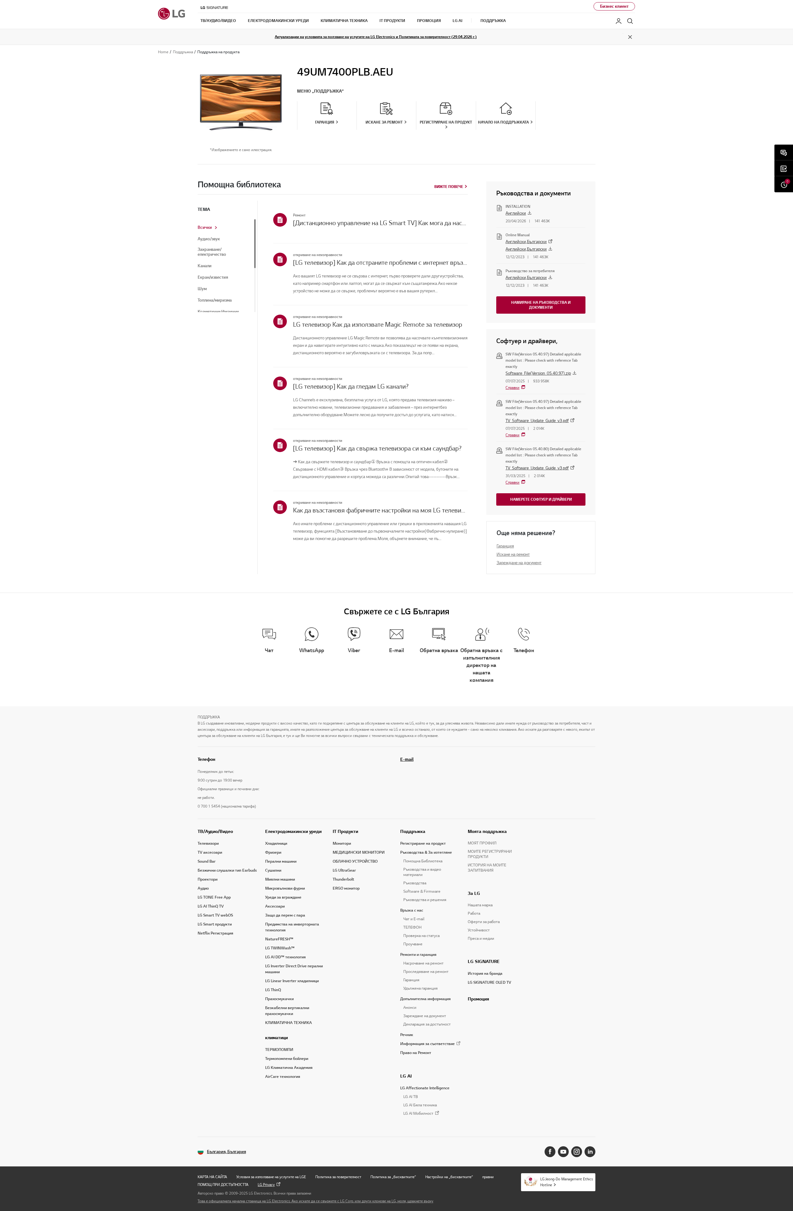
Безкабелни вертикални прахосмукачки (287, 1011)
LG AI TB (410, 1097)
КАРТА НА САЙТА (212, 1176)
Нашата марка (480, 905)
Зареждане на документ (519, 563)
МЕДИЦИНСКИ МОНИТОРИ (359, 852)
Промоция (478, 999)
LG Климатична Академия (289, 1067)
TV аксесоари (210, 852)
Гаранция (505, 546)
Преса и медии (481, 938)
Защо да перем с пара (285, 915)
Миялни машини (280, 879)
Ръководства (414, 883)
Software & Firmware (421, 891)
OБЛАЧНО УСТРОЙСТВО (355, 861)
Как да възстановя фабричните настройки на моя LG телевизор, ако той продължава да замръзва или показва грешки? (380, 510)
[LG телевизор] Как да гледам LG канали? (351, 386)
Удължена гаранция (420, 988)
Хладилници (276, 843)
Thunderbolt (343, 879)
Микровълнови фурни (285, 888)
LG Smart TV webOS (215, 915)
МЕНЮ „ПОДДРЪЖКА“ (320, 91)
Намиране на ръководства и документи (541, 305)
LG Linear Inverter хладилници (292, 981)
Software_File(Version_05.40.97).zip (538, 373)
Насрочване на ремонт (423, 963)
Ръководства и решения (424, 900)
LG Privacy (266, 1184)
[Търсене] (630, 21)
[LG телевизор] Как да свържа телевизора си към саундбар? (377, 448)
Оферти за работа (484, 922)
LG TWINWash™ (280, 948)
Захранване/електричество (212, 252)
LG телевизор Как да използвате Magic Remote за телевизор (377, 324)
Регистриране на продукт (423, 843)
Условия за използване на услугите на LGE (271, 1176)
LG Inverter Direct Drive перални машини (294, 969)
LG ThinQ (273, 990)
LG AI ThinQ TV (211, 906)
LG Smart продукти (215, 924)
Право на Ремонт (415, 1053)
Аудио (203, 888)
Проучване (413, 944)
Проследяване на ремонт (426, 971)
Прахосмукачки (279, 999)
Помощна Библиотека (422, 861)
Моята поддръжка (487, 831)
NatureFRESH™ (279, 939)
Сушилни (273, 870)
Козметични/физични (218, 311)
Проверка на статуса (421, 936)
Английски (516, 213)
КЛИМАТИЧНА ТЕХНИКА (288, 1023)
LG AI (406, 1076)
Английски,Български (526, 242)
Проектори (207, 879)
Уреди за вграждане (283, 897)
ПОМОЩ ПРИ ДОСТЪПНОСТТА (223, 1184)
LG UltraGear (344, 870)
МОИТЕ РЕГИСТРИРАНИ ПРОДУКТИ (490, 854)
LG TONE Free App (214, 897)
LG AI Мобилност (418, 1113)
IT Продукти (345, 831)
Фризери (273, 852)
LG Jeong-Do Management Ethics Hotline (566, 1181)
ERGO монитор (346, 888)
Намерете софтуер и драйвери (541, 499)
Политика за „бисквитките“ (393, 1176)
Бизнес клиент (614, 6)
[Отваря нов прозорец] (550, 1151)
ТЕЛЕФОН (412, 927)
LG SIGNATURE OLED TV (489, 982)
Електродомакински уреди (293, 831)
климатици (276, 1038)
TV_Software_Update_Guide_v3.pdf (537, 421)
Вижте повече (448, 186)
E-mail (407, 759)
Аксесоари (275, 906)
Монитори (342, 843)
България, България (226, 1152)
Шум (202, 288)
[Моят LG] (618, 21)
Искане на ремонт (513, 554)
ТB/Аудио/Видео (215, 831)
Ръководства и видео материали (422, 872)
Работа (474, 913)
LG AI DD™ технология (285, 957)
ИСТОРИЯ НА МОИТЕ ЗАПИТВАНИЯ (487, 867)
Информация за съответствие (427, 1044)
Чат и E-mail (413, 919)
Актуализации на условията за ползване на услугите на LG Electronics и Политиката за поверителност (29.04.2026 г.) (376, 36)
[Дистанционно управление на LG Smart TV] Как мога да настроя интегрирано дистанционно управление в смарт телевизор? (380, 223)
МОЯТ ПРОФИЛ (482, 843)
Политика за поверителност (338, 1176)
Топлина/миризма (215, 300)
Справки (512, 387)
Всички (205, 227)
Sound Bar (207, 861)
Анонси (409, 1007)
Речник (406, 1035)
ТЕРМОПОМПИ (279, 1049)
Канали (205, 266)
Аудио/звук (209, 239)
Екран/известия (213, 277)
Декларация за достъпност (427, 1024)
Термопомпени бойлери (286, 1058)
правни (488, 1176)
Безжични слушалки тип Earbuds (227, 870)
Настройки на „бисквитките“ (449, 1176)
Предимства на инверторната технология (292, 927)
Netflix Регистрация (215, 933)
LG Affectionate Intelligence (424, 1088)
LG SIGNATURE (484, 961)
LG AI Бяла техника (420, 1105)
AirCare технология (282, 1076)
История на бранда (485, 973)
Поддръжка (412, 831)
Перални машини (280, 861)
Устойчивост (479, 930)
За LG (474, 893)
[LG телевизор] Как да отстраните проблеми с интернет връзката (380, 262)
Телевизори (208, 843)
